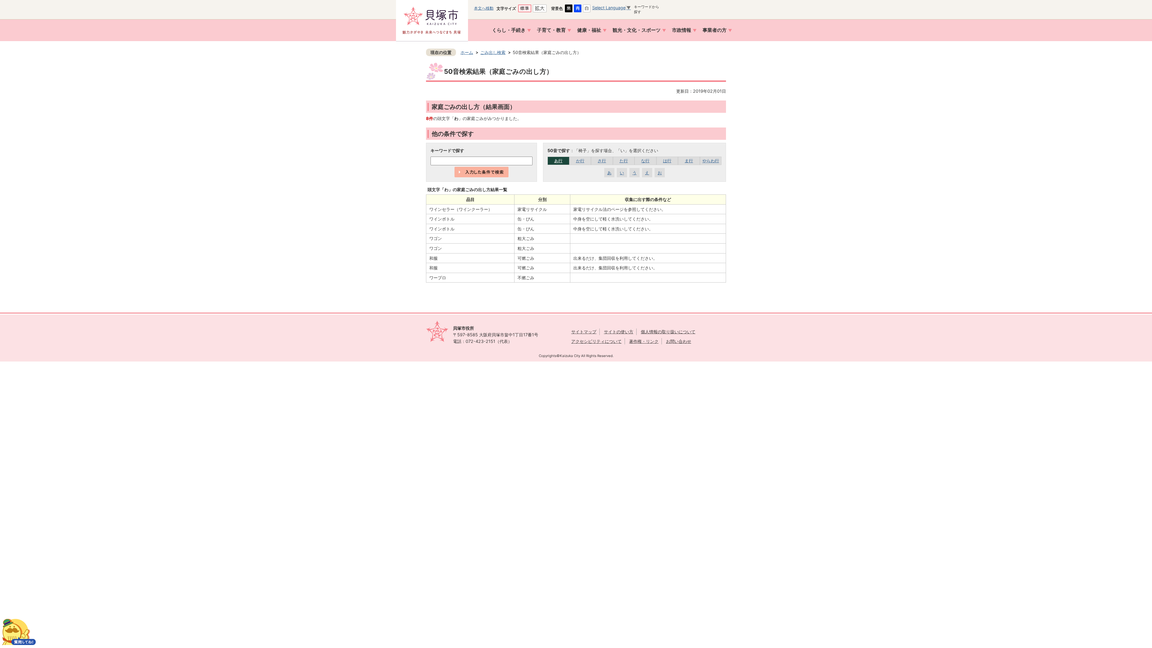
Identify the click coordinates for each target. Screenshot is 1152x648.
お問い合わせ (678, 341)
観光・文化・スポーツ (637, 30)
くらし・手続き (509, 30)
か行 (580, 160)
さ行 (602, 160)
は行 (667, 160)
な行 (645, 160)
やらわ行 (710, 160)
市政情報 (681, 30)
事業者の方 (715, 30)
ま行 (689, 160)
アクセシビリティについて (596, 341)
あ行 (558, 160)
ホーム (466, 52)
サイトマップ (583, 331)
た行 (624, 160)
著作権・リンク (643, 341)
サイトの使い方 (618, 331)
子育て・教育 (551, 30)
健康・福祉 (589, 30)
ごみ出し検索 (493, 52)
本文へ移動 (484, 8)
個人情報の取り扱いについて (668, 331)
